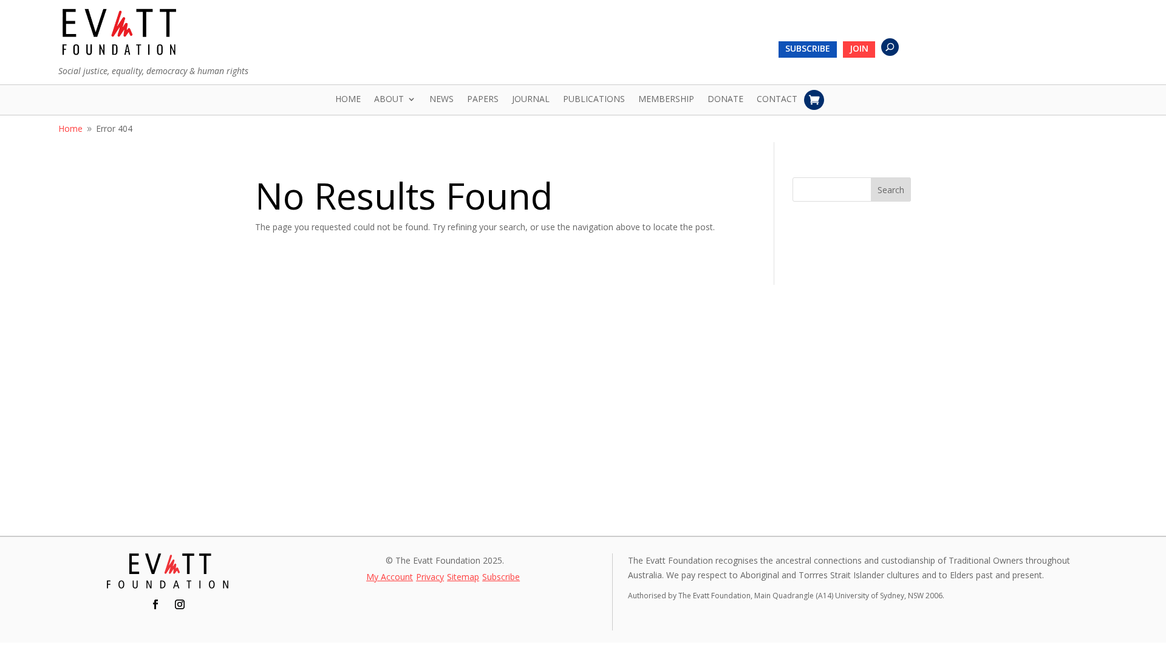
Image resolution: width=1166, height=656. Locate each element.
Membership (666, 99)
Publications (594, 99)
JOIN (859, 49)
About (389, 99)
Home (348, 99)
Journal (531, 99)
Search (891, 190)
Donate (725, 99)
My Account (389, 578)
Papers (483, 99)
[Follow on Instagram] (179, 604)
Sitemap (463, 578)
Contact (777, 99)
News (441, 99)
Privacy (430, 578)
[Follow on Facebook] (155, 604)
